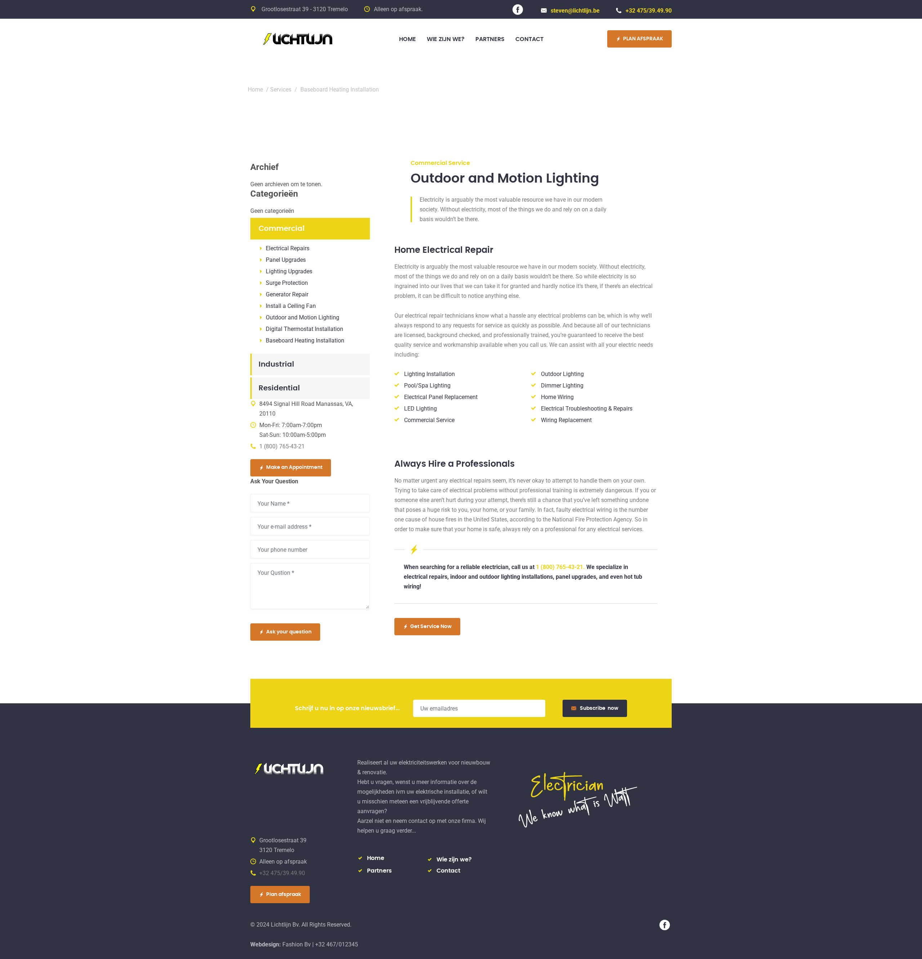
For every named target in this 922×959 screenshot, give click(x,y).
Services (280, 89)
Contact (448, 871)
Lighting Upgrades (289, 271)
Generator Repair (287, 294)
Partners (379, 871)
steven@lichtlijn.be (575, 10)
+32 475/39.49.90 (649, 10)
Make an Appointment (294, 467)
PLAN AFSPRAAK (643, 38)
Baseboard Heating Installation (305, 340)
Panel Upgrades (286, 259)
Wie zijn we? (454, 859)
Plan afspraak (283, 894)
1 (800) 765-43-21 (282, 446)
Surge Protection (287, 282)
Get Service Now (431, 626)
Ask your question (289, 632)
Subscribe (599, 708)
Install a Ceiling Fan (291, 306)
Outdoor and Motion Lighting (302, 317)
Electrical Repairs (287, 248)
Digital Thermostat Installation (304, 329)
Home (255, 89)
